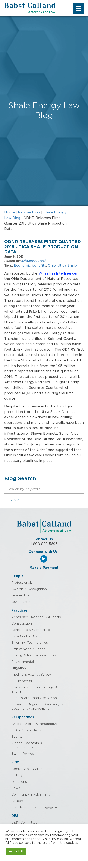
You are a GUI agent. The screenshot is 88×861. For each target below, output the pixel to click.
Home (9, 212)
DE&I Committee (24, 822)
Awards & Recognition (29, 589)
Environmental (22, 661)
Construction (21, 623)
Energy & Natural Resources (33, 655)
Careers (17, 801)
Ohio (52, 265)
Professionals (21, 582)
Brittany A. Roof (33, 260)
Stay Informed (22, 753)
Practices (19, 610)
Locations (19, 781)
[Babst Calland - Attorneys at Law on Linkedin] (43, 559)
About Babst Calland (27, 769)
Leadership (20, 595)
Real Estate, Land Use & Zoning (36, 698)
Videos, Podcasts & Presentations (26, 745)
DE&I (15, 816)
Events (16, 736)
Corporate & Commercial (31, 630)
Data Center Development (32, 636)
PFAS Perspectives (26, 730)
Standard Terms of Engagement (36, 807)
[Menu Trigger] (78, 8)
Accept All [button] (16, 851)
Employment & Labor (28, 649)
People (17, 576)
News (15, 788)
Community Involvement (30, 794)
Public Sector (21, 681)
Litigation (18, 668)
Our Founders (22, 601)
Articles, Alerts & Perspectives (35, 724)
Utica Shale (67, 265)
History (17, 775)
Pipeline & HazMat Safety (31, 674)
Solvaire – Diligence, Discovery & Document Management (37, 706)
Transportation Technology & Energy (34, 689)
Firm (15, 762)
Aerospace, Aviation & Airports (36, 617)
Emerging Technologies (29, 642)
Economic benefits (30, 265)
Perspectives (29, 212)
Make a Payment (44, 567)
